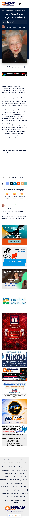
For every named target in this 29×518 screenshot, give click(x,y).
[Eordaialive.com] (8, 4)
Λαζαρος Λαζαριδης (10, 25)
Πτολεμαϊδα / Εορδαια (21, 25)
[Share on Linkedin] (8, 22)
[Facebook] (4, 208)
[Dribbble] (12, 208)
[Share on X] (5, 22)
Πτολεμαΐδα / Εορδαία (9, 10)
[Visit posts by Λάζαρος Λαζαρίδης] (3, 26)
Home (3, 10)
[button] (20, 4)
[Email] (16, 515)
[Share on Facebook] (9, 515)
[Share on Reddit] (10, 22)
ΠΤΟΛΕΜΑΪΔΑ (20, 177)
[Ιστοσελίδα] (2, 208)
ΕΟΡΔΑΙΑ (13, 177)
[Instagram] (10, 208)
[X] (6, 208)
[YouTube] (8, 208)
